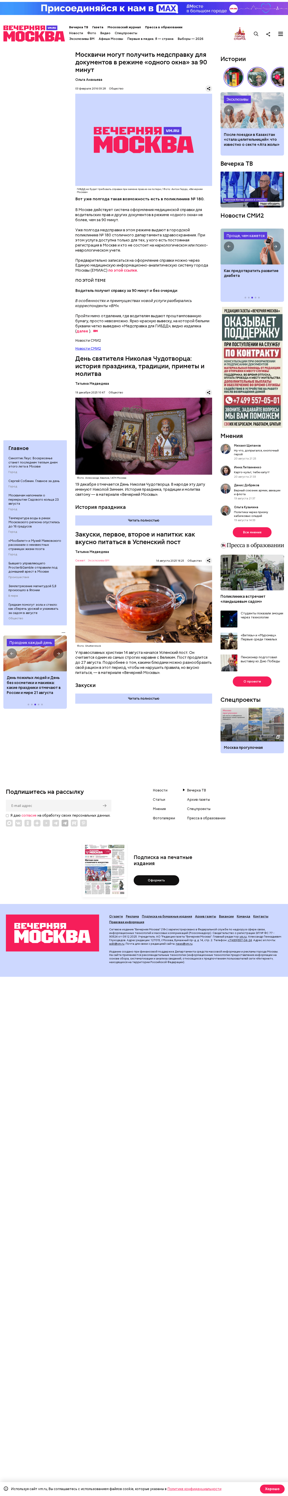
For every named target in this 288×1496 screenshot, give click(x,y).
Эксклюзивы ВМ (81, 39)
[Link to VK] (18, 823)
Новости (76, 33)
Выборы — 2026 (190, 39)
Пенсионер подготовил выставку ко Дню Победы (260, 659)
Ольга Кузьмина (247, 507)
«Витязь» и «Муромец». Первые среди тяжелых (259, 637)
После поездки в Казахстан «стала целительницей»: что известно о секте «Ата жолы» (252, 139)
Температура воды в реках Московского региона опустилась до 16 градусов (34, 522)
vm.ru (243, 936)
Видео (105, 33)
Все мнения (252, 532)
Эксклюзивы (237, 99)
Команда (243, 916)
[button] (12, 653)
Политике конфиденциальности (194, 1489)
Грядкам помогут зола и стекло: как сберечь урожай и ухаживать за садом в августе (33, 609)
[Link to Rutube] (74, 823)
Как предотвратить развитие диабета (252, 246)
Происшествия (18, 577)
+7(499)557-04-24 (240, 940)
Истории (233, 59)
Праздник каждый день (30, 642)
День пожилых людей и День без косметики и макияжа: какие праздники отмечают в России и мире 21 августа (34, 685)
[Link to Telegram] (55, 823)
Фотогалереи (164, 818)
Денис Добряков (246, 485)
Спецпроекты (126, 33)
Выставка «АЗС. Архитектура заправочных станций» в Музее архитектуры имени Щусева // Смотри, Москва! (233, 77)
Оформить (156, 880)
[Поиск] (256, 34)
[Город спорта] (240, 33)
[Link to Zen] (37, 823)
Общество (15, 618)
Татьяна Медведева (92, 383)
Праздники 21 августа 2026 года (35, 653)
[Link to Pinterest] (83, 823)
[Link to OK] (27, 823)
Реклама (132, 916)
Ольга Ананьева (88, 79)
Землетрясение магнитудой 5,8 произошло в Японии (32, 588)
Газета (97, 27)
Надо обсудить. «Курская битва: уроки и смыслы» (252, 189)
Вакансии (226, 916)
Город (12, 472)
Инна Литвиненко (247, 467)
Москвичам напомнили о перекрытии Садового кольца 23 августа (33, 499)
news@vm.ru (184, 944)
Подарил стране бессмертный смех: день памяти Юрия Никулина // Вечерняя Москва (257, 77)
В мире (13, 596)
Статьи (159, 799)
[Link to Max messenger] (9, 823)
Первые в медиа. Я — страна (150, 39)
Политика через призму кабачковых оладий (251, 514)
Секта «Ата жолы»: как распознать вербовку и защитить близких (252, 110)
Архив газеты (198, 799)
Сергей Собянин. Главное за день (34, 481)
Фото (91, 33)
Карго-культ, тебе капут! (251, 472)
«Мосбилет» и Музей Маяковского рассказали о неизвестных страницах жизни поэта (34, 545)
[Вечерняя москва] (52, 933)
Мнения (232, 436)
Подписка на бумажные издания (167, 916)
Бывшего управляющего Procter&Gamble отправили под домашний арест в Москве (33, 567)
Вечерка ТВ (78, 27)
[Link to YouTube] (46, 823)
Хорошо (272, 1489)
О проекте (252, 681)
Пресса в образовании (163, 27)
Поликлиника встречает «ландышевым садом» (243, 599)
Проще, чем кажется (245, 235)
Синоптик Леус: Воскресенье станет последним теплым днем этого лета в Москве (33, 462)
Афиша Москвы (111, 39)
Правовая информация (126, 922)
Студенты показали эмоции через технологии (262, 615)
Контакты (260, 916)
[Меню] (281, 34)
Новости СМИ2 (88, 348)
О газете (116, 916)
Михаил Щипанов (247, 445)
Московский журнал (124, 27)
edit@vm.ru (116, 944)
